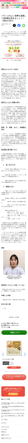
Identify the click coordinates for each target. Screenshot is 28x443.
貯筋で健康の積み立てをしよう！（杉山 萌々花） (12, 413)
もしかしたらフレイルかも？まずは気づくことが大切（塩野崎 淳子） (12, 410)
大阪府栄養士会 (9, 277)
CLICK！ (13, 394)
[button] (25, 354)
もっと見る (4, 419)
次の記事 (17, 317)
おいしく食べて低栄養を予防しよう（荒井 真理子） (12, 416)
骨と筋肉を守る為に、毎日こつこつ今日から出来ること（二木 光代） (12, 403)
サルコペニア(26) (5, 426)
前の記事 (11, 317)
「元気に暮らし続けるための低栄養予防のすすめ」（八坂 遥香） (12, 407)
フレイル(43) (4, 429)
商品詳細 (14, 367)
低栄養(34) (3, 431)
